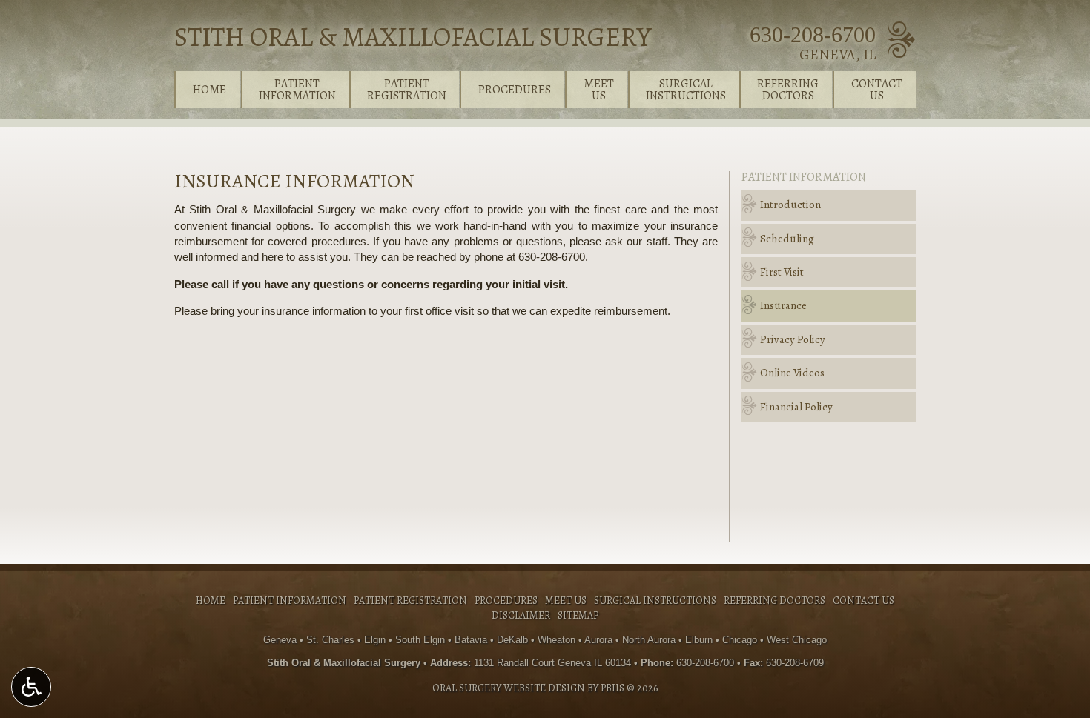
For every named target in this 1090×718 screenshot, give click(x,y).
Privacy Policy (792, 339)
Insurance (783, 305)
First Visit (782, 272)
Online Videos (792, 372)
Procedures (514, 90)
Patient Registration (410, 601)
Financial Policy (796, 406)
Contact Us (863, 601)
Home (209, 90)
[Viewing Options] (31, 687)
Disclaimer (521, 615)
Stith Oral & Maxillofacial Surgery (412, 37)
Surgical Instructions (655, 601)
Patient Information (803, 177)
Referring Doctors (774, 601)
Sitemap (578, 615)
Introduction (790, 204)
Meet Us (566, 601)
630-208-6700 (813, 34)
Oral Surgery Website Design (508, 688)
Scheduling (787, 238)
